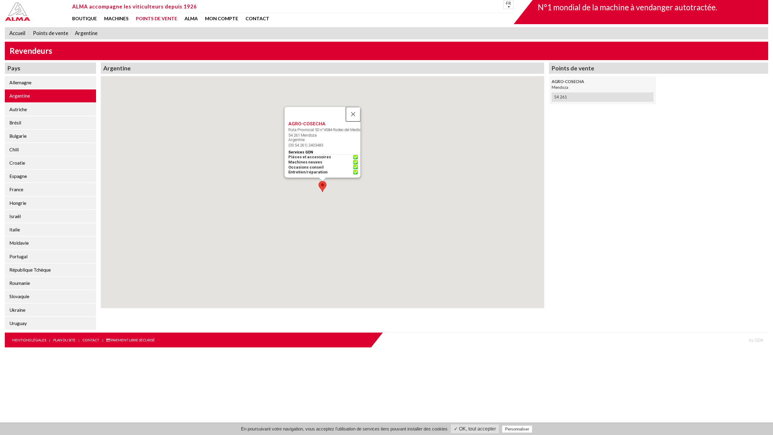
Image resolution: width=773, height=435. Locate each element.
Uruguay (18, 323)
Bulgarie (18, 136)
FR (508, 3)
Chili (14, 149)
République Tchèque (30, 269)
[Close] (353, 114)
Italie (14, 229)
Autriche (18, 109)
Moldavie (19, 243)
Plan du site (64, 340)
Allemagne (20, 82)
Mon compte (221, 18)
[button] (322, 186)
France (16, 189)
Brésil (15, 122)
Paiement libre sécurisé (132, 340)
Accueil (17, 33)
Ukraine (17, 310)
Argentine (86, 33)
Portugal (18, 256)
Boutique (84, 18)
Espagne (18, 176)
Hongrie (17, 203)
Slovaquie (19, 296)
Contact (257, 18)
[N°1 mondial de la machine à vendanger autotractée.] (37, 11)
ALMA (191, 18)
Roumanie (19, 283)
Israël (15, 216)
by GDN (756, 340)
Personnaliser (517, 429)
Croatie (17, 163)
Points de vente (156, 18)
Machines (116, 18)
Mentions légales (29, 340)
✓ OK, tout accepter (475, 428)
